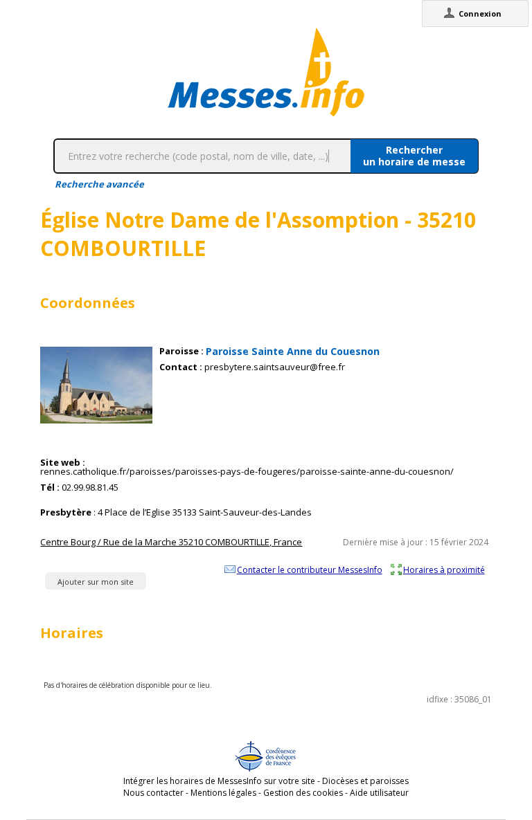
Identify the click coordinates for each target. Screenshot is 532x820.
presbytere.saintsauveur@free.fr (274, 367)
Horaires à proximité (444, 569)
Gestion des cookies (303, 793)
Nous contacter (153, 793)
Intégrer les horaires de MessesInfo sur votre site (219, 781)
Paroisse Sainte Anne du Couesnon (293, 351)
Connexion (480, 13)
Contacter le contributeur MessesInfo (309, 569)
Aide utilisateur (379, 793)
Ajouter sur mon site (95, 581)
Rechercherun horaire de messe (414, 155)
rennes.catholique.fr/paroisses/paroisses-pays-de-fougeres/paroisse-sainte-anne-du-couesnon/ (247, 471)
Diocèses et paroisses (365, 781)
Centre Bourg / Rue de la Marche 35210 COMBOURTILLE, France (171, 542)
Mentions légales (223, 793)
